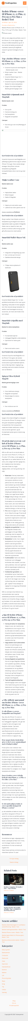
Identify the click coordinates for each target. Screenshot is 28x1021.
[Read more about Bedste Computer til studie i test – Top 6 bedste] (14, 879)
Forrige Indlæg (14, 858)
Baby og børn (6, 950)
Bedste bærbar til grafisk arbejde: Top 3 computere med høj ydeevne (12, 909)
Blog (14, 1001)
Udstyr (4, 989)
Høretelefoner (6, 967)
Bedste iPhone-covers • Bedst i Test (12, 932)
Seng (3, 984)
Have (3, 961)
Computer (5, 955)
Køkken (4, 972)
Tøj (3, 987)
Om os (14, 1003)
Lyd (3, 975)
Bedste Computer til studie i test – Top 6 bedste (13, 887)
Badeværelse (6, 952)
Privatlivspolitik (14, 1005)
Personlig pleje (6, 978)
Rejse (3, 981)
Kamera (4, 970)
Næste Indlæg (14, 862)
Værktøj (4, 992)
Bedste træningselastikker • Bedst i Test (14, 929)
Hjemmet (5, 964)
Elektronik (6, 890)
